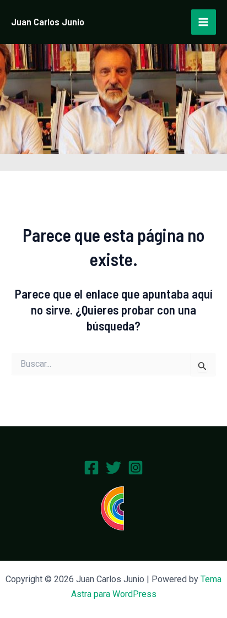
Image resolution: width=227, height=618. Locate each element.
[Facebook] (91, 467)
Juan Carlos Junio (47, 21)
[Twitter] (113, 467)
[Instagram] (135, 467)
